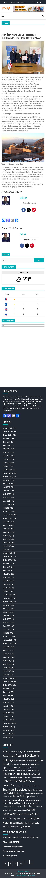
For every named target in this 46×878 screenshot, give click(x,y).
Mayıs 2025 (6, 480)
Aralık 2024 (6, 497)
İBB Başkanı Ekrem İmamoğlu (27, 823)
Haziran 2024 (7, 518)
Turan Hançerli (25, 818)
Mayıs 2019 (6, 730)
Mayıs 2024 (6, 522)
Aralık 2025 (6, 456)
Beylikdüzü (6, 770)
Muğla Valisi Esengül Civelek (13, 810)
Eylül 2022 (6, 591)
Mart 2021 (6, 654)
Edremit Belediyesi (15, 781)
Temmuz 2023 (8, 556)
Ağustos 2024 (7, 511)
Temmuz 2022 (8, 598)
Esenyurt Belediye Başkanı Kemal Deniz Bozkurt (27, 786)
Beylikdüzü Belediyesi (16, 773)
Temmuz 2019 (8, 723)
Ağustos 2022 (7, 595)
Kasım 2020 (7, 668)
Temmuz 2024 (8, 515)
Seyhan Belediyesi (11, 818)
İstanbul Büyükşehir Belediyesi (12, 826)
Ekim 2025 (6, 463)
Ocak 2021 (6, 661)
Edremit (36, 774)
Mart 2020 (6, 695)
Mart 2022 (6, 612)
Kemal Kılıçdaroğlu (13, 800)
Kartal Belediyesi (22, 796)
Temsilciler (11, 2)
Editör (23, 197)
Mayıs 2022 (6, 605)
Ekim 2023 (6, 546)
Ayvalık (16, 764)
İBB (13, 823)
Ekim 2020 (6, 671)
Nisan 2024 (6, 525)
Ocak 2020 (6, 702)
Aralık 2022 (6, 581)
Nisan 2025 (6, 484)
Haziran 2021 (7, 643)
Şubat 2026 (6, 449)
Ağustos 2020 (7, 678)
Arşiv (18, 2)
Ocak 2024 (6, 536)
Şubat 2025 (6, 490)
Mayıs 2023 (6, 563)
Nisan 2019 (6, 734)
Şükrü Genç (26, 826)
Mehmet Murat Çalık (17, 803)
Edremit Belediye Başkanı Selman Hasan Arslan (22, 777)
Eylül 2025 (6, 466)
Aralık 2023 (6, 539)
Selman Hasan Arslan (26, 814)
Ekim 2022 (6, 588)
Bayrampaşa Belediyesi (29, 768)
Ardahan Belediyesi (29, 761)
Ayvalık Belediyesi (14, 767)
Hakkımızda (20, 871)
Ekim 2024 (6, 504)
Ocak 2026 (6, 452)
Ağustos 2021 (7, 636)
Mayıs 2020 (6, 688)
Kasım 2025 (7, 459)
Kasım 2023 (7, 543)
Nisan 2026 (6, 442)
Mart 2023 (6, 570)
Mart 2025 (6, 487)
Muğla (40, 806)
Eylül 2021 (6, 633)
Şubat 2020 (6, 699)
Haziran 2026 (7, 435)
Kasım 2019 (7, 709)
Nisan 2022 (6, 609)
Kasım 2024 (7, 501)
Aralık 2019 (6, 706)
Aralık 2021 (6, 622)
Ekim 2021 (6, 629)
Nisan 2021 (6, 650)
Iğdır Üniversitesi (23, 793)
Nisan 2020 (6, 692)
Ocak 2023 (6, 577)
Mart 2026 (6, 445)
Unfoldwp (32, 875)
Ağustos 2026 (7, 428)
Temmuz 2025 (8, 473)
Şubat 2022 (6, 616)
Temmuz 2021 (8, 640)
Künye (5, 2)
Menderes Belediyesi (29, 806)
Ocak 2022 (6, 619)
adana (6, 751)
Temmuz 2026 (8, 431)
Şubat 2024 (6, 532)
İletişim (23, 2)
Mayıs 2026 (6, 438)
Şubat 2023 (6, 574)
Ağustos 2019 (7, 720)
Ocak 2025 (6, 494)
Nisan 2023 (6, 567)
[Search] (43, 16)
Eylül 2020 (6, 675)
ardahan (19, 761)
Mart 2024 (6, 529)
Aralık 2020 (6, 664)
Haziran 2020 (7, 685)
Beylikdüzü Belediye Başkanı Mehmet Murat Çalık (25, 770)
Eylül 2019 (6, 716)
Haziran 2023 (7, 560)
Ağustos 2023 (7, 553)
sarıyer (25, 810)
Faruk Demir (32, 790)
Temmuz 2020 (8, 682)
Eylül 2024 (6, 508)
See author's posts (29, 203)
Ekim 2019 (6, 713)
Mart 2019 (6, 737)
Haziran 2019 (7, 727)
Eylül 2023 (6, 550)
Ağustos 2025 (7, 470)
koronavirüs (25, 800)
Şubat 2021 (6, 657)
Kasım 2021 (7, 626)
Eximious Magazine (22, 875)
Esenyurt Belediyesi (15, 789)
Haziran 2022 (7, 602)
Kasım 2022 (7, 584)
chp (31, 774)
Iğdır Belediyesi (12, 793)
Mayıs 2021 (6, 647)
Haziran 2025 (7, 477)
